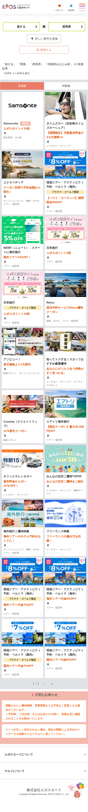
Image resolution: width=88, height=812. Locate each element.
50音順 (66, 85)
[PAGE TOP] (78, 791)
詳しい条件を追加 (46, 38)
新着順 (22, 85)
